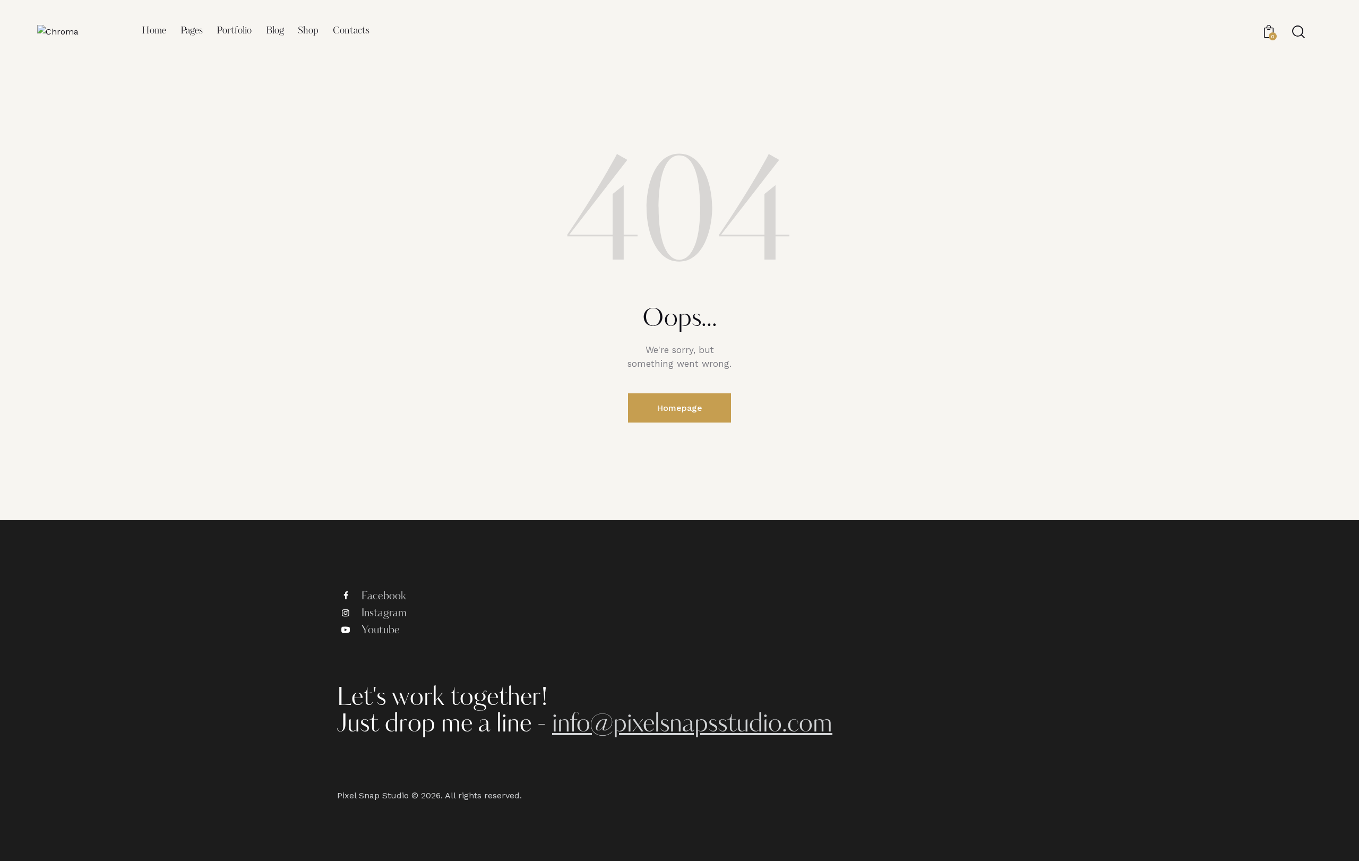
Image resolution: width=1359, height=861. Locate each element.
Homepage (679, 408)
